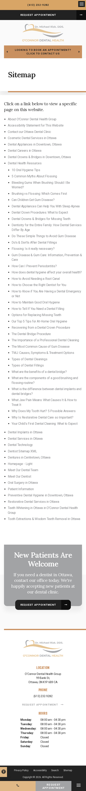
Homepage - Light (20, 464)
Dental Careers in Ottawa (24, 151)
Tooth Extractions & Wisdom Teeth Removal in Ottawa (44, 519)
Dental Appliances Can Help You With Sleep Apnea (46, 206)
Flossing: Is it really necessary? (33, 249)
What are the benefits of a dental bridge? (39, 372)
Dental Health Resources (24, 163)
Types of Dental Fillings (28, 365)
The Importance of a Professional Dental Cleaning (45, 340)
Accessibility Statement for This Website (35, 125)
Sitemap (67, 770)
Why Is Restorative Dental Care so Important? (42, 417)
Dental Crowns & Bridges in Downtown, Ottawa (39, 157)
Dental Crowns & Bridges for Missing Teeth (41, 219)
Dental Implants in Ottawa (25, 432)
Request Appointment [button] (38, 14)
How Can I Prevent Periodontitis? (34, 266)
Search (55, 770)
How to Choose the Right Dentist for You (39, 285)
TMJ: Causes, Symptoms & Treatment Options (43, 353)
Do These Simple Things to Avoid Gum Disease (44, 236)
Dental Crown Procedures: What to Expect (40, 212)
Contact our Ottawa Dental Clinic (29, 132)
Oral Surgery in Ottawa (23, 483)
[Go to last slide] (7, 52)
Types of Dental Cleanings (29, 359)
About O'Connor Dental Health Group (32, 119)
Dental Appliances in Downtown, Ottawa (34, 144)
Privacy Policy (21, 770)
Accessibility (40, 770)
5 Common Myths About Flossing (34, 176)
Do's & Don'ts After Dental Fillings (34, 242)
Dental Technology (20, 445)
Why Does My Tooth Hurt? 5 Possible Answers (43, 411)
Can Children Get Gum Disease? (33, 200)
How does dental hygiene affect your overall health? (47, 272)
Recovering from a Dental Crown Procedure (41, 327)
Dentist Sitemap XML (22, 451)
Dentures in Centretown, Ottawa (29, 457)
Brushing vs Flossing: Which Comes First (39, 194)
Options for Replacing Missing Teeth (36, 315)
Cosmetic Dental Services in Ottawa (32, 138)
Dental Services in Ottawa (25, 439)
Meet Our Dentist (19, 476)
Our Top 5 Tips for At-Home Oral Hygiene (39, 321)
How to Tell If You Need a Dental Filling (38, 309)
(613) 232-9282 (38, 4)
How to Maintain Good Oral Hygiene (36, 302)
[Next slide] (79, 52)
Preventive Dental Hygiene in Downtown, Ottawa (40, 495)
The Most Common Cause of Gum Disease (40, 346)
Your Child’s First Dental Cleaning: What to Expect (44, 424)
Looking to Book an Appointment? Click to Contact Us (43, 51)
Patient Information (21, 489)
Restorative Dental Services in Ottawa (33, 502)
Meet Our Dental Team (23, 470)
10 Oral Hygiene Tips (26, 170)
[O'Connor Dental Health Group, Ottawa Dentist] (43, 649)
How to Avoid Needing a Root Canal (36, 279)
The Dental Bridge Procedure (31, 334)
